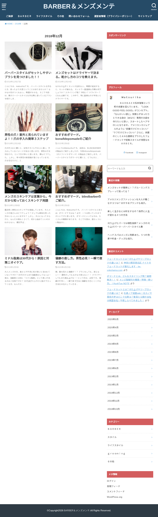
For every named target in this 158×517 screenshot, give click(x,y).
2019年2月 (113, 376)
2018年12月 (114, 393)
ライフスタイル (44, 16)
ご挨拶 (9, 16)
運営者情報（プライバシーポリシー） (113, 16)
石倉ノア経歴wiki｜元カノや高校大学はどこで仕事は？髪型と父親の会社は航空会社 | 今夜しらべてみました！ (129, 297)
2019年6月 (113, 368)
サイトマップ (145, 16)
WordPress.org (114, 497)
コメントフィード (116, 491)
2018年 (18, 24)
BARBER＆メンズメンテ (79, 6)
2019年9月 (113, 344)
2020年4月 (113, 327)
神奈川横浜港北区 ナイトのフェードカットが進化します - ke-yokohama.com (129, 266)
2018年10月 (114, 409)
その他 (60, 16)
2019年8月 (113, 352)
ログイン (111, 481)
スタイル (112, 437)
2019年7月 (113, 360)
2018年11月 (113, 401)
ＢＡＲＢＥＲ (24, 16)
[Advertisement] (130, 59)
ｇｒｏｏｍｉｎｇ (116, 453)
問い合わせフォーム (79, 16)
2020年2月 (113, 335)
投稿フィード (113, 486)
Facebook (129, 153)
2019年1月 (113, 384)
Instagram (143, 153)
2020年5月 (113, 319)
